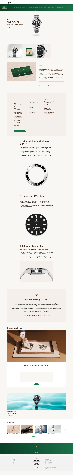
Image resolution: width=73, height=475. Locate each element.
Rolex (10, 10)
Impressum (41, 472)
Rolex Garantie (43, 65)
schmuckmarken (36, 465)
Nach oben (36, 452)
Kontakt (14, 467)
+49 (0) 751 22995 (49, 462)
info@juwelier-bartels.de (51, 461)
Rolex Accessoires (37, 7)
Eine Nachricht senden (22, 29)
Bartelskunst (15, 466)
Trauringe (14, 462)
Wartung (49, 7)
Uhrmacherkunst (44, 7)
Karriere (14, 468)
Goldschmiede (15, 463)
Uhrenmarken (36, 464)
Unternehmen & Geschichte (17, 465)
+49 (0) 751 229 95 (12, 29)
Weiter (36, 384)
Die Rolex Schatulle (44, 85)
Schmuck (14, 461)
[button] (51, 65)
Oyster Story (53, 7)
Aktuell (14, 459)
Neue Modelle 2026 (31, 7)
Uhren (14, 460)
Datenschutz (37, 472)
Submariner (20, 10)
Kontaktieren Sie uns (59, 7)
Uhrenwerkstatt (15, 464)
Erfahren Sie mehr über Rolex (14, 7)
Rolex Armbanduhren (23, 7)
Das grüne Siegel (43, 83)
